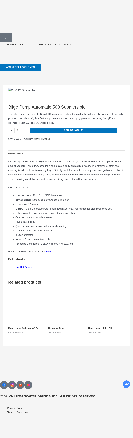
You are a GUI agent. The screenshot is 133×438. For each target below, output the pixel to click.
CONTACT (57, 44)
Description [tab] (15, 153)
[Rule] (18, 98)
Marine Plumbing (42, 139)
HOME (11, 44)
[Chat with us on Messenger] (126, 384)
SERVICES (45, 44)
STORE (19, 44)
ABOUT (67, 44)
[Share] (24, 429)
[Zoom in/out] (4, 429)
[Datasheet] (11, 267)
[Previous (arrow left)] (4, 435)
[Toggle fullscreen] (14, 429)
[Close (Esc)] (33, 429)
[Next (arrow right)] (14, 435)
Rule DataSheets (24, 267)
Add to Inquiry (74, 130)
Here (48, 251)
